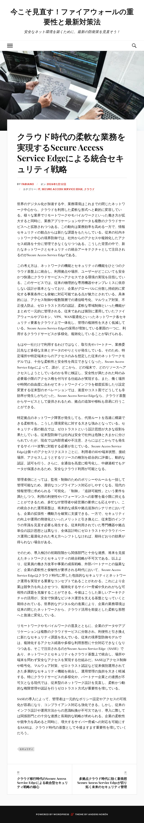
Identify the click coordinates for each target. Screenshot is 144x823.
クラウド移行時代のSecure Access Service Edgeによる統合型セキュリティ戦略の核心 (42, 782)
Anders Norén (98, 814)
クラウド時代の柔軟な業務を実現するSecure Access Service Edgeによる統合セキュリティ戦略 (71, 152)
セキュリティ (26, 749)
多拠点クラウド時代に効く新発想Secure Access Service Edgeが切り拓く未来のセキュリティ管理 (102, 782)
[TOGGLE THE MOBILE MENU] (10, 45)
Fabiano (28, 184)
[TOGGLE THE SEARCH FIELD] (134, 45)
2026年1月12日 (56, 184)
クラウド (89, 189)
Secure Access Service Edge (62, 189)
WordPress (61, 814)
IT (39, 189)
